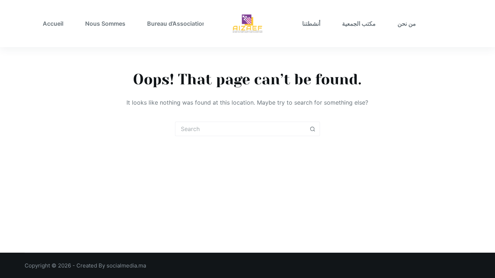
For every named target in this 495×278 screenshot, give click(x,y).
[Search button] (312, 129)
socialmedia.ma (126, 265)
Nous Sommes (105, 23)
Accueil (53, 23)
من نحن (407, 23)
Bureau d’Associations (178, 23)
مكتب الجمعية (359, 23)
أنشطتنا (311, 23)
